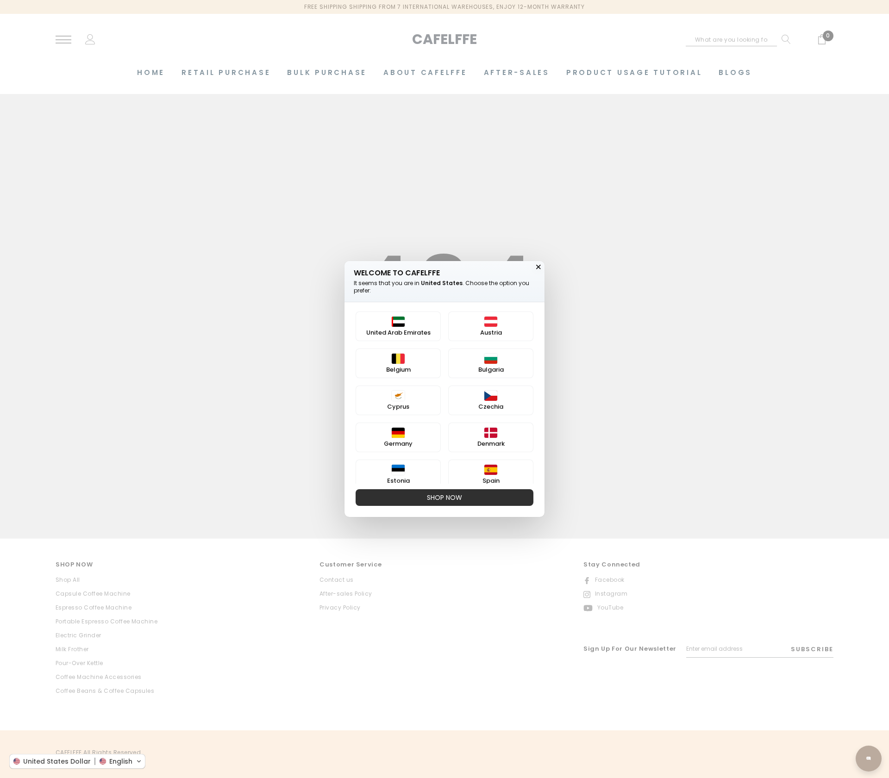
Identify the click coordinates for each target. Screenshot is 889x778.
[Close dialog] (538, 267)
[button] (77, 761)
